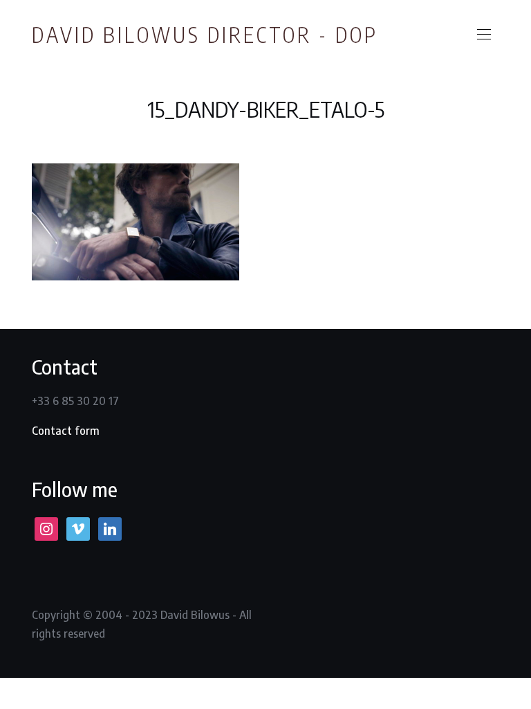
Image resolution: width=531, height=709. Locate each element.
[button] (484, 34)
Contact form (66, 431)
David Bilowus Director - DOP (205, 34)
